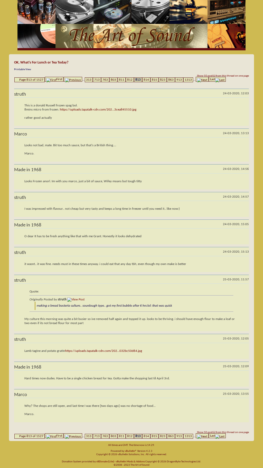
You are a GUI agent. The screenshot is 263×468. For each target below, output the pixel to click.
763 (105, 79)
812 (130, 79)
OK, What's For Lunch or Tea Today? (41, 63)
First (59, 79)
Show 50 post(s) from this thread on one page (223, 76)
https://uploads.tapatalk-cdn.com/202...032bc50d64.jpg (103, 351)
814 (146, 79)
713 (97, 79)
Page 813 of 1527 (31, 79)
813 (138, 79)
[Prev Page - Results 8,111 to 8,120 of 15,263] (73, 79)
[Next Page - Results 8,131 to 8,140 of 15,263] (202, 79)
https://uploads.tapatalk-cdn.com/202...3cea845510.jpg (98, 109)
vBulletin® (131, 451)
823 (162, 79)
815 (154, 79)
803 (113, 79)
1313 (188, 79)
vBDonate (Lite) (105, 461)
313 (88, 79)
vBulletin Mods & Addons (130, 461)
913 (179, 79)
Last (212, 79)
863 (171, 79)
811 (121, 79)
